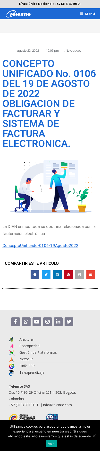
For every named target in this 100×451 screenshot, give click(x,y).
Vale (51, 444)
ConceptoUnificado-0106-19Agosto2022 (40, 245)
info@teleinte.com (57, 404)
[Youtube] (37, 321)
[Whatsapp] (26, 321)
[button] (35, 274)
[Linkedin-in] (58, 321)
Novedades (73, 50)
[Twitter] (69, 321)
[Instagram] (47, 321)
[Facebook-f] (15, 321)
